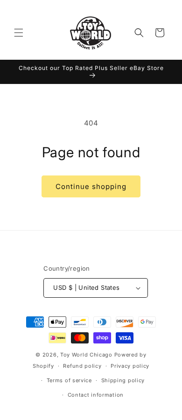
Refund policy (82, 366)
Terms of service (69, 380)
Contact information (96, 395)
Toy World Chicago (86, 354)
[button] (18, 32)
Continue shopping (91, 186)
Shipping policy (123, 380)
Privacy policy (130, 366)
